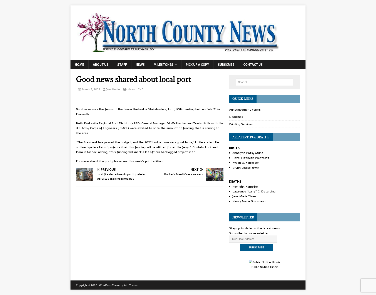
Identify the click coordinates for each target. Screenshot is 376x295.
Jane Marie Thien (244, 196)
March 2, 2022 (91, 89)
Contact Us (253, 64)
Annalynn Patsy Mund (247, 152)
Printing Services (241, 124)
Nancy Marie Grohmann (248, 201)
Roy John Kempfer (245, 186)
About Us (100, 64)
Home (79, 64)
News (140, 64)
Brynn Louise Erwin (245, 167)
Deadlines (236, 116)
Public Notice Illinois (265, 267)
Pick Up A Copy (197, 64)
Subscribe (226, 64)
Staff (122, 64)
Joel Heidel (113, 89)
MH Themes (131, 285)
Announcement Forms (245, 109)
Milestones (163, 64)
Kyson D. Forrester (245, 162)
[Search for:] (265, 82)
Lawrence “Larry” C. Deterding (253, 191)
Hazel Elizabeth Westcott (250, 157)
